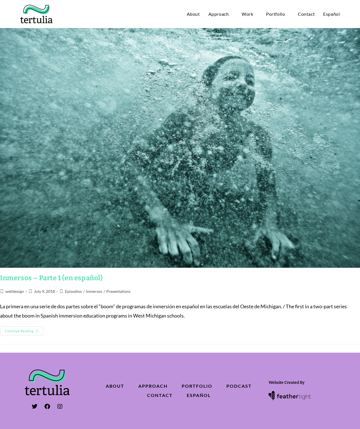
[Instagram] (60, 406)
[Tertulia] (36, 13)
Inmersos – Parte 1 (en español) (51, 278)
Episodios (73, 291)
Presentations (118, 291)
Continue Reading (24, 329)
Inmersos (94, 291)
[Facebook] (47, 406)
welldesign (14, 291)
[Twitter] (34, 406)
